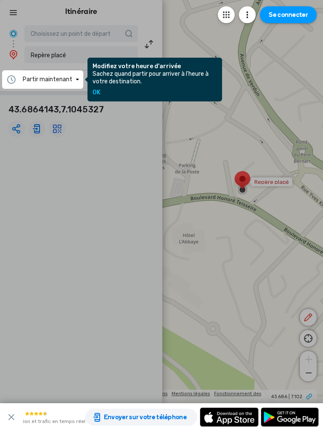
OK (97, 92)
